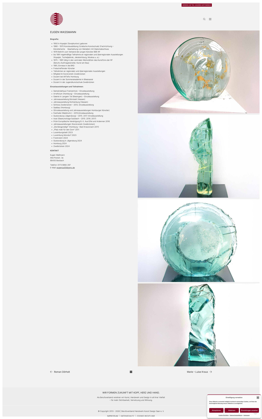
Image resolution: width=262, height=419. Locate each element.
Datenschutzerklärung (236, 415)
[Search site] (204, 19)
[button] (258, 398)
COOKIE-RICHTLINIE (146, 416)
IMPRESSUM (112, 416)
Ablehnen (231, 410)
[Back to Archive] (131, 372)
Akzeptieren (216, 410)
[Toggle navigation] (210, 19)
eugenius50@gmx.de (66, 168)
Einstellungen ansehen (249, 410)
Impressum (246, 415)
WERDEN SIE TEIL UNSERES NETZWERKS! (196, 5)
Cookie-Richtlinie (224, 415)
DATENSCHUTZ (127, 416)
